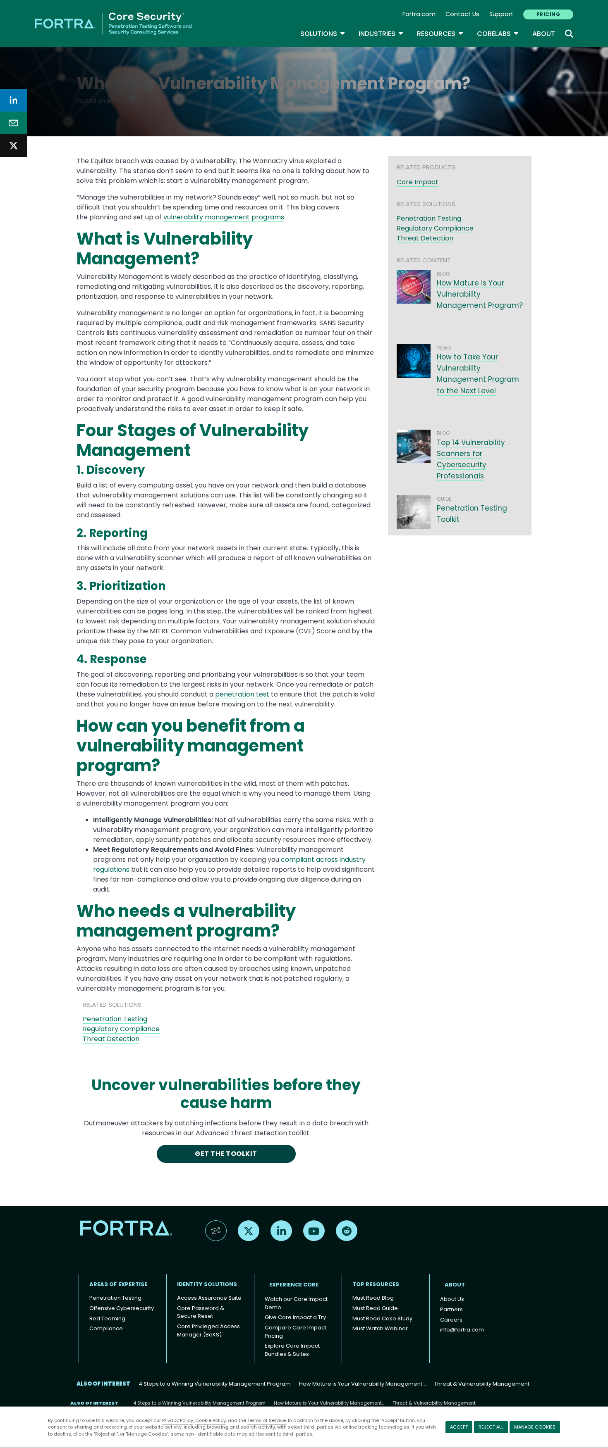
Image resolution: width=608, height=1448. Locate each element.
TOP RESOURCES (375, 1284)
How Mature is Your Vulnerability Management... (362, 1384)
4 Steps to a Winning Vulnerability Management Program (215, 1384)
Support (501, 14)
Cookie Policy (210, 1420)
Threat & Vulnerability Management (481, 1384)
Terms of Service (266, 1420)
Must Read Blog (373, 1298)
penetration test (242, 694)
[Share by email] (13, 123)
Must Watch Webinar (380, 1328)
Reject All (491, 1427)
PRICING (548, 14)
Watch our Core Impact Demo (296, 1303)
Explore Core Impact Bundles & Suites (292, 1350)
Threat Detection (111, 1039)
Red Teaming (107, 1318)
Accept (459, 1427)
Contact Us (462, 14)
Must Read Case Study (382, 1318)
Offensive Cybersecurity (121, 1308)
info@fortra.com (462, 1330)
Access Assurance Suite (209, 1298)
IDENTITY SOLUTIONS (207, 1284)
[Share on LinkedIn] (13, 100)
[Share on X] (13, 145)
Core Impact (417, 182)
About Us (452, 1299)
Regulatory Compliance (121, 1029)
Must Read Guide (375, 1308)
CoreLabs (498, 33)
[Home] (113, 23)
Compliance (106, 1328)
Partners (451, 1309)
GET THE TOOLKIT (226, 1153)
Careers (451, 1320)
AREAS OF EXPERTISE (118, 1284)
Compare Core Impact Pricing (295, 1332)
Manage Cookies (534, 1427)
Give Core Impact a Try (295, 1317)
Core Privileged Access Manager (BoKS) (208, 1330)
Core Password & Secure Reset (200, 1312)
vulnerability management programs (223, 217)
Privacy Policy (177, 1420)
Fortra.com (419, 14)
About (543, 33)
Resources (440, 33)
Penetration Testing (115, 1019)
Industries (381, 33)
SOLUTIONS (322, 33)
